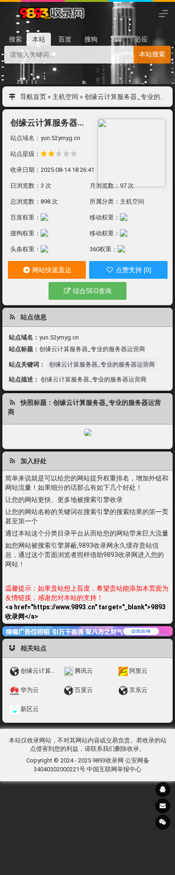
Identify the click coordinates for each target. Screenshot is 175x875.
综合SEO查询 (91, 291)
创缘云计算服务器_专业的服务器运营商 (102, 364)
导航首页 (33, 96)
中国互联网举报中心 (114, 769)
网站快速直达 (51, 270)
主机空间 (65, 96)
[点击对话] (87, 631)
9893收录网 (108, 760)
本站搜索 (152, 54)
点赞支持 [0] (132, 270)
